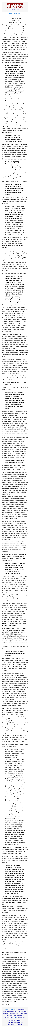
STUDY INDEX (17, 13)
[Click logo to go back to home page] (15, 8)
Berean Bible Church (11, 1009)
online (14, 1017)
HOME (10, 13)
